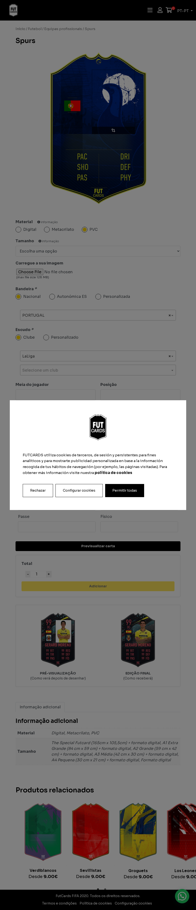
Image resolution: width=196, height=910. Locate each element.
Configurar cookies (79, 490)
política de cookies (113, 472)
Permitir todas (124, 490)
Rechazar (38, 490)
